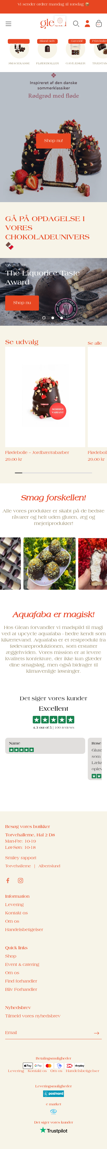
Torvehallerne (18, 866)
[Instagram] (20, 880)
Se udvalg (21, 342)
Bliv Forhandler (21, 990)
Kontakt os (16, 913)
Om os (12, 922)
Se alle (95, 344)
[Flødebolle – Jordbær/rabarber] (45, 397)
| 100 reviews (63, 727)
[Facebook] (7, 880)
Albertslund (49, 866)
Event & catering (22, 965)
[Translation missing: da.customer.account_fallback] (87, 23)
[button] (43, 317)
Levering (14, 905)
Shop (10, 956)
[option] (53, 137)
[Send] (96, 1033)
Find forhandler (21, 981)
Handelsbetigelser (24, 930)
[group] (19, 53)
